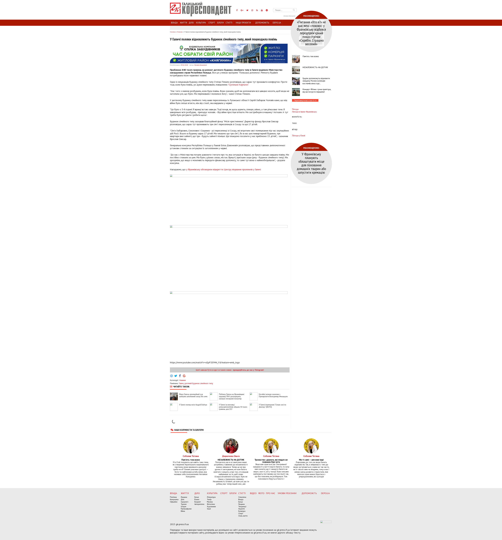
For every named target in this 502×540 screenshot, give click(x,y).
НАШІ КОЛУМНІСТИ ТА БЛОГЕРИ (189, 429)
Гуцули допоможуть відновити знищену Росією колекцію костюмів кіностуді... (316, 81)
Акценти (241, 509)
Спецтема (242, 497)
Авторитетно (199, 504)
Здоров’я (184, 502)
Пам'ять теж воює (311, 56)
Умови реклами (289, 16)
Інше (209, 509)
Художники (211, 506)
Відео (253, 493)
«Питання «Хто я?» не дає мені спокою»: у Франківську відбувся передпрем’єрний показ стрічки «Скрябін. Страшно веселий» (311, 33)
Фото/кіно (211, 504)
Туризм (184, 504)
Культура (201, 22)
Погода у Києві (298, 135)
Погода (295, 109)
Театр (209, 499)
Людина (184, 497)
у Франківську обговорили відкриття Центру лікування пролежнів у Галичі (223, 169)
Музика (210, 502)
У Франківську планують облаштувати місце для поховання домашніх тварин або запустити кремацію (311, 163)
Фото (261, 493)
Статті (229, 22)
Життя (183, 22)
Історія (183, 506)
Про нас (270, 493)
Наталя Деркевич (200, 65)
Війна (183, 511)
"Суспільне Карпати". (238, 84)
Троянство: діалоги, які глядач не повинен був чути (271, 461)
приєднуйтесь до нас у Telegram (248, 370)
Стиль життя (242, 516)
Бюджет (197, 502)
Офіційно (173, 502)
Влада (174, 22)
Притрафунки (186, 509)
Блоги (220, 22)
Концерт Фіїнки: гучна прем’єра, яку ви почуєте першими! (317, 90)
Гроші (196, 497)
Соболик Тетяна (191, 456)
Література (211, 497)
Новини (182, 380)
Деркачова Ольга (230, 456)
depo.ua (277, 22)
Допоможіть (262, 22)
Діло (191, 22)
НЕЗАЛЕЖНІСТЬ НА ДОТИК (315, 67)
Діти (182, 499)
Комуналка (174, 499)
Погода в (304, 111)
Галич (181, 383)
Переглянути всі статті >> (305, 100)
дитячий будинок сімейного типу (198, 383)
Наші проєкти (243, 22)
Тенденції (242, 506)
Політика (173, 497)
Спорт (211, 22)
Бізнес (196, 499)
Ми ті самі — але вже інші (311, 460)
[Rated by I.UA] (325, 522)
